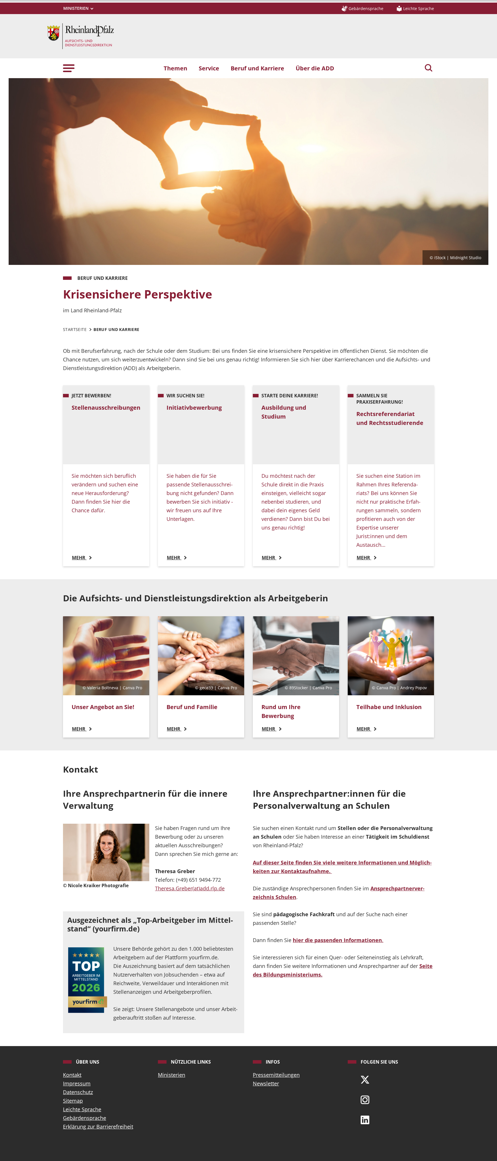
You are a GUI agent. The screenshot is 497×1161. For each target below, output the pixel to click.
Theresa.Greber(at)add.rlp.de (190, 888)
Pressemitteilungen (276, 1074)
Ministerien (171, 1074)
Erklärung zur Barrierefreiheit (98, 1126)
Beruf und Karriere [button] (257, 68)
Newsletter (266, 1083)
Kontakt (72, 1074)
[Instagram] (365, 1099)
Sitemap (73, 1100)
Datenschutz (78, 1092)
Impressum (77, 1083)
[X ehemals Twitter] (365, 1079)
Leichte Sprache (82, 1109)
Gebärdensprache (84, 1117)
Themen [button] (175, 68)
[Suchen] (428, 68)
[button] (68, 67)
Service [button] (209, 68)
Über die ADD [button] (315, 68)
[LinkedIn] (365, 1119)
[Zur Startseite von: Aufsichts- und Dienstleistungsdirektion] (80, 35)
